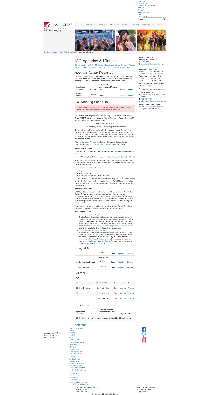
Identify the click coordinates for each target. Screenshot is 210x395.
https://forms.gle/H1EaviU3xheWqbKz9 (121, 157)
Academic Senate (75, 365)
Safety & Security (75, 361)
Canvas (140, 10)
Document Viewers (75, 353)
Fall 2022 (106, 67)
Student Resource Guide (146, 5)
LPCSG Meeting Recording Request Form (93, 215)
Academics (135, 24)
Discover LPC (91, 24)
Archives (127, 67)
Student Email (74, 345)
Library (140, 14)
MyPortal (141, 8)
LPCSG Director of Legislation (99, 144)
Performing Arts (147, 24)
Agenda (121, 253)
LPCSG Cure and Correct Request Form (93, 230)
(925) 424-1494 (146, 99)
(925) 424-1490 (144, 62)
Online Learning (143, 12)
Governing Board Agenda (78, 382)
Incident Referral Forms (77, 370)
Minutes (131, 95)
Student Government (76, 351)
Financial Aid (114, 24)
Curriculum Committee (77, 368)
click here (83, 206)
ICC (112, 67)
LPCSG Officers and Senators (155, 106)
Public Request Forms (94, 67)
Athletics (159, 24)
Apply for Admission (76, 328)
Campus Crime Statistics (77, 363)
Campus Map (74, 349)
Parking (72, 357)
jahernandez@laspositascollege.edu (153, 101)
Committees (119, 67)
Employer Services (75, 339)
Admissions (103, 24)
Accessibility (73, 377)
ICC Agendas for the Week (84, 65)
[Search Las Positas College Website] (164, 18)
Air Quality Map (74, 359)
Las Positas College (51, 52)
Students (125, 24)
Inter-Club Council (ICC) (68, 52)
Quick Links (142, 16)
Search (140, 19)
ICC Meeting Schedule (102, 65)
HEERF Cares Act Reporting (79, 384)
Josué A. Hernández (92, 142)
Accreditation (73, 373)
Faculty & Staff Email (76, 342)
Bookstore (72, 330)
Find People (142, 1)
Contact (72, 335)
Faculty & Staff (143, 3)
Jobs (71, 337)
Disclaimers (73, 380)
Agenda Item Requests (119, 65)
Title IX (71, 375)
